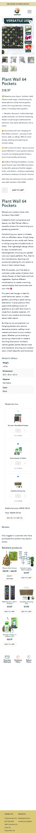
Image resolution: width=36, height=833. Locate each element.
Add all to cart (14, 518)
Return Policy (29, 661)
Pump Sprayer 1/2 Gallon (18, 458)
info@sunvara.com (10, 818)
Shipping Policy (18, 661)
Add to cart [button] (26, 578)
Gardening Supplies (25, 821)
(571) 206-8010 (9, 821)
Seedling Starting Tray (18, 491)
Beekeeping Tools (24, 818)
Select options (9, 577)
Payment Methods (7, 661)
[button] (30, 22)
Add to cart (18, 190)
